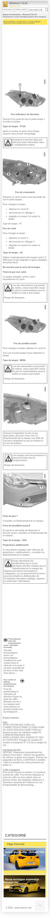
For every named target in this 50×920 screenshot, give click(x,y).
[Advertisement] (25, 50)
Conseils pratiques (34, 21)
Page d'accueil (15, 844)
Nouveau (8, 9)
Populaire (20, 9)
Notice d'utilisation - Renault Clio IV (15, 21)
